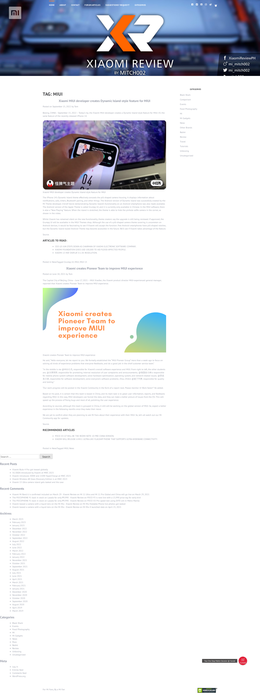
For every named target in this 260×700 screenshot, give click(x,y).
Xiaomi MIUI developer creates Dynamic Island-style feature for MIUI (104, 101)
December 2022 (19, 528)
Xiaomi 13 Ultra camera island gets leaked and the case (37, 482)
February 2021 (19, 585)
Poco (14, 642)
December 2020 (19, 591)
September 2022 (20, 538)
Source (46, 234)
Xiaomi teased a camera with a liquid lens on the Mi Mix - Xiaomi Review (45, 504)
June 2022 (17, 547)
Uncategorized (186, 155)
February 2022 (19, 554)
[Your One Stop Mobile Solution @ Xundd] (243, 661)
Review (183, 137)
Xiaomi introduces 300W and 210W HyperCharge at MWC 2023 (41, 475)
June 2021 (17, 576)
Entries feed (17, 670)
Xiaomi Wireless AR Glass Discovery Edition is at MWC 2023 (39, 479)
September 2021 (20, 566)
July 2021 (16, 573)
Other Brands (186, 127)
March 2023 (17, 519)
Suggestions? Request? (117, 5)
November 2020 (19, 595)
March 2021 (17, 582)
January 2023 (18, 525)
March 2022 (17, 550)
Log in (15, 666)
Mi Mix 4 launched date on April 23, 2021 (102, 507)
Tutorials (184, 146)
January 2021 (18, 588)
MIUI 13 (83, 262)
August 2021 (18, 569)
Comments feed (19, 673)
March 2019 (17, 610)
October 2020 (18, 598)
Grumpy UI (69, 262)
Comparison (185, 99)
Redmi (183, 132)
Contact (75, 5)
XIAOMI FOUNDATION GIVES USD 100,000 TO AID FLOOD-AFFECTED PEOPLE (90, 249)
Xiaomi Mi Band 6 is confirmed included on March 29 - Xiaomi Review (44, 494)
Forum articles (92, 5)
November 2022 (19, 531)
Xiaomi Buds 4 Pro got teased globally (30, 469)
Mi (181, 113)
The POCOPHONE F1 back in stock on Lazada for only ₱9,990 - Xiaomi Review (48, 497)
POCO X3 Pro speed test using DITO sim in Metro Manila (113, 500)
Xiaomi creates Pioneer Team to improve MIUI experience (104, 268)
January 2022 (18, 557)
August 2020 (18, 604)
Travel (183, 141)
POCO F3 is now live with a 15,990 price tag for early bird (114, 497)
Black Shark (185, 95)
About (63, 5)
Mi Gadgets (185, 118)
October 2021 (18, 563)
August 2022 (18, 541)
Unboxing (184, 151)
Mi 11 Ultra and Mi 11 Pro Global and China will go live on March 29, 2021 (114, 494)
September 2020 (20, 601)
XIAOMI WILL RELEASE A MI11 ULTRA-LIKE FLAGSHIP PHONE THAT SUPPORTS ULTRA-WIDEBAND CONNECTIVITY (106, 439)
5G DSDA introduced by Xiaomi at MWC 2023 (33, 472)
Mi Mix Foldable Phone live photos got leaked (104, 504)
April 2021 (17, 579)
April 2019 (17, 607)
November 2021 (19, 560)
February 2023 (19, 522)
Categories (140, 5)
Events (183, 104)
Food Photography (188, 109)
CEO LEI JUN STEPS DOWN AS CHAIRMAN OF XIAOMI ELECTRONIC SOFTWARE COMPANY (95, 246)
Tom (76, 106)
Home (51, 5)
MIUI (77, 262)
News (54, 262)
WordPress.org (19, 676)
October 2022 (18, 535)
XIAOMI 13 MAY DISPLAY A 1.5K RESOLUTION (76, 252)
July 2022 (16, 544)
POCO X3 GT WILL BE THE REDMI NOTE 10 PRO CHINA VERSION (84, 436)
